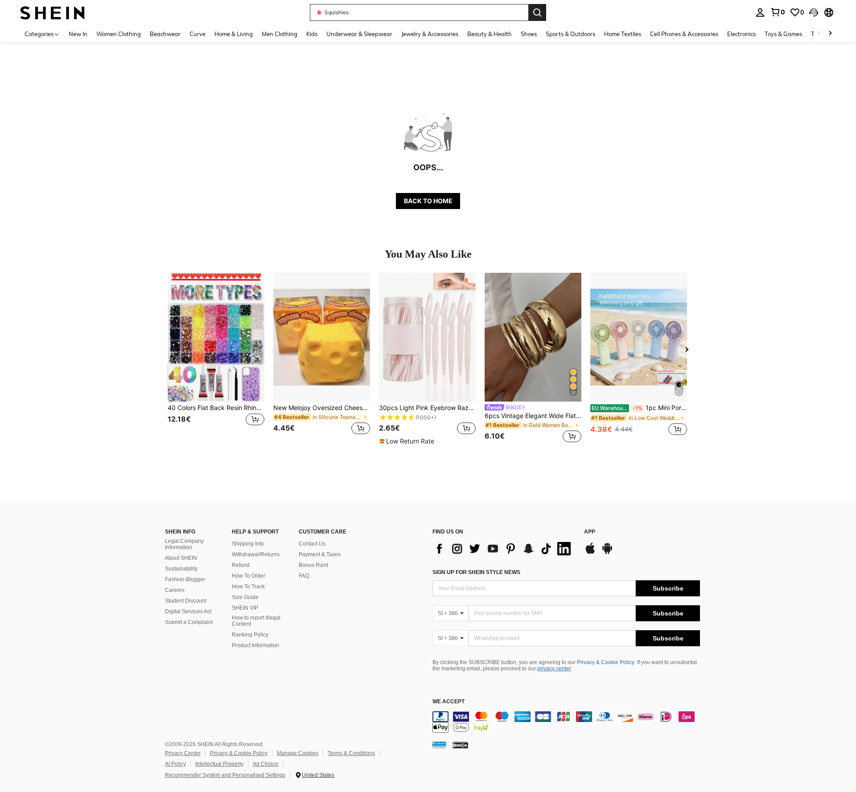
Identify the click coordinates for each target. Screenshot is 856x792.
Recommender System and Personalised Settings (225, 775)
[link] (777, 12)
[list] (503, 548)
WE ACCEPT (448, 702)
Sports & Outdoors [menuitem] (570, 33)
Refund (241, 565)
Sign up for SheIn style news (476, 572)
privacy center (554, 668)
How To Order (248, 576)
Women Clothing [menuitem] (118, 33)
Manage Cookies (297, 753)
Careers (175, 590)
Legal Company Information (184, 544)
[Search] (537, 12)
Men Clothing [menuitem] (279, 33)
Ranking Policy (250, 635)
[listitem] (216, 359)
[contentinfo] (566, 722)
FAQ (304, 576)
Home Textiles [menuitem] (622, 33)
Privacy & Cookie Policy (605, 662)
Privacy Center (183, 753)
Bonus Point (313, 565)
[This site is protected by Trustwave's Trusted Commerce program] (439, 745)
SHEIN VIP (245, 608)
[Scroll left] (819, 33)
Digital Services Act (188, 611)
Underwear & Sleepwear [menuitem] (359, 33)
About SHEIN (181, 558)
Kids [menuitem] (311, 33)
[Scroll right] (830, 33)
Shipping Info (248, 544)
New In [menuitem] (78, 33)
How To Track (248, 586)
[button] (813, 12)
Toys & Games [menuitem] (783, 33)
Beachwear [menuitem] (165, 33)
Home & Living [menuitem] (233, 33)
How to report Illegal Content (256, 621)
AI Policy (175, 764)
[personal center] (760, 12)
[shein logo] (52, 12)
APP (589, 532)
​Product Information (255, 645)
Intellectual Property (219, 764)
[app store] (590, 553)
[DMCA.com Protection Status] (460, 745)
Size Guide (245, 597)
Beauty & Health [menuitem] (489, 33)
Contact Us (312, 544)
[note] (408, 441)
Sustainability (181, 569)
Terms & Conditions (351, 753)
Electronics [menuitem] (741, 33)
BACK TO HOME (428, 201)
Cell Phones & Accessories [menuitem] (684, 33)
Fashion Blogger (185, 579)
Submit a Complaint (189, 622)
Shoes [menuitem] (529, 33)
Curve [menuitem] (197, 33)
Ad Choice (265, 764)
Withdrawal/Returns (256, 554)
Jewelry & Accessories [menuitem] (429, 33)
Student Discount (185, 601)
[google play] (607, 553)
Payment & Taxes (320, 554)
